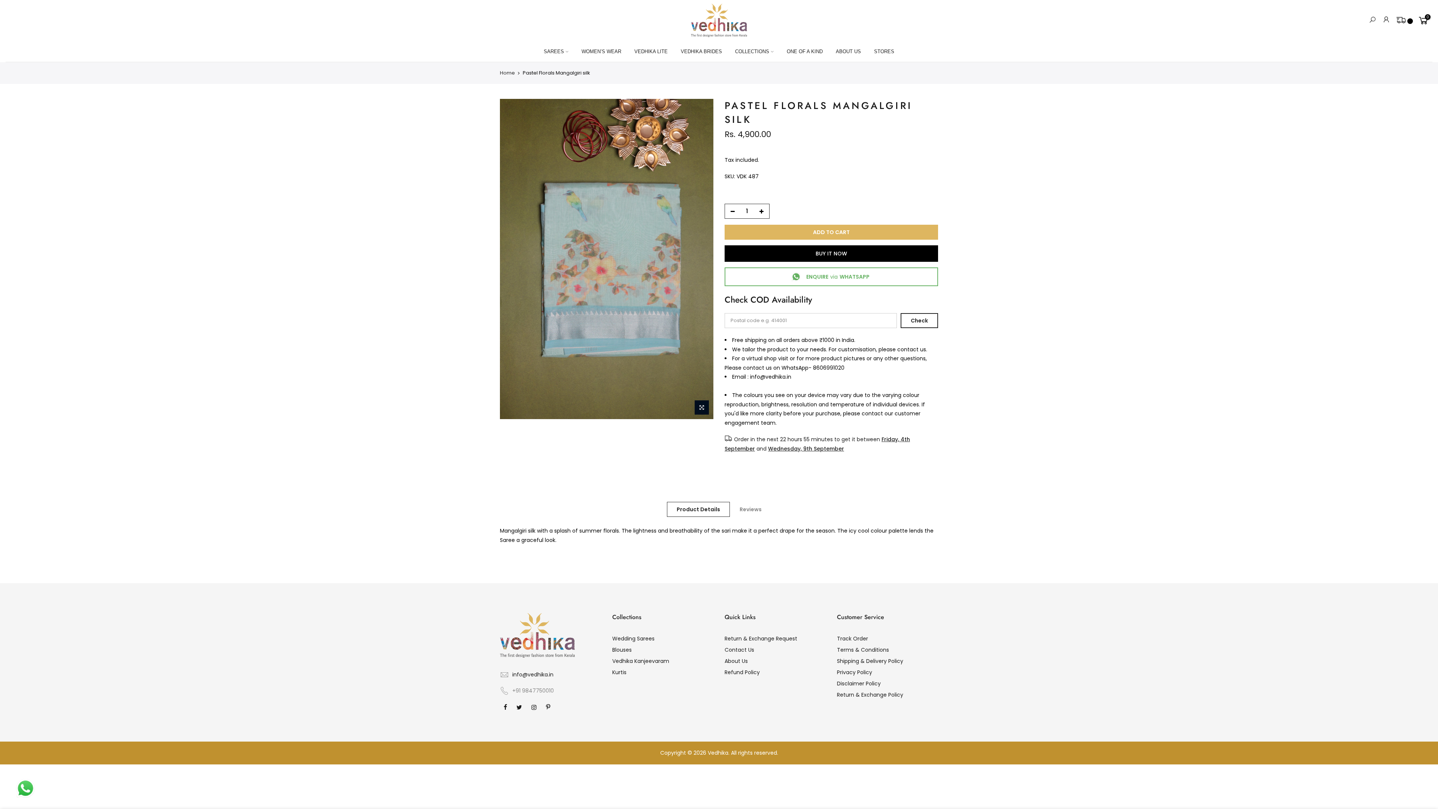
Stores (884, 51)
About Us (848, 51)
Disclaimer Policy (859, 683)
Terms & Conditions (863, 650)
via (838, 277)
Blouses (622, 650)
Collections (752, 51)
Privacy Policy (854, 672)
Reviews (751, 509)
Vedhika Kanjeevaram (640, 661)
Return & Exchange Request (761, 638)
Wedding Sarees (633, 638)
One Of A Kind (805, 51)
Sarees (554, 51)
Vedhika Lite (651, 51)
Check (919, 320)
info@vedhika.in (532, 674)
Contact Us (739, 650)
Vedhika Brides (701, 51)
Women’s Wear (601, 51)
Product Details (698, 509)
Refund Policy (742, 672)
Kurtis (619, 672)
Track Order (852, 638)
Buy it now (831, 253)
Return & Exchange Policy (870, 695)
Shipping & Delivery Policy (870, 661)
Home (507, 72)
